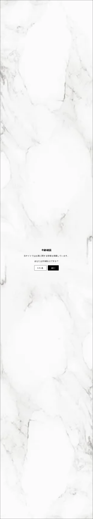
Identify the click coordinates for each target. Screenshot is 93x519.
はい (53, 268)
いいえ (40, 268)
